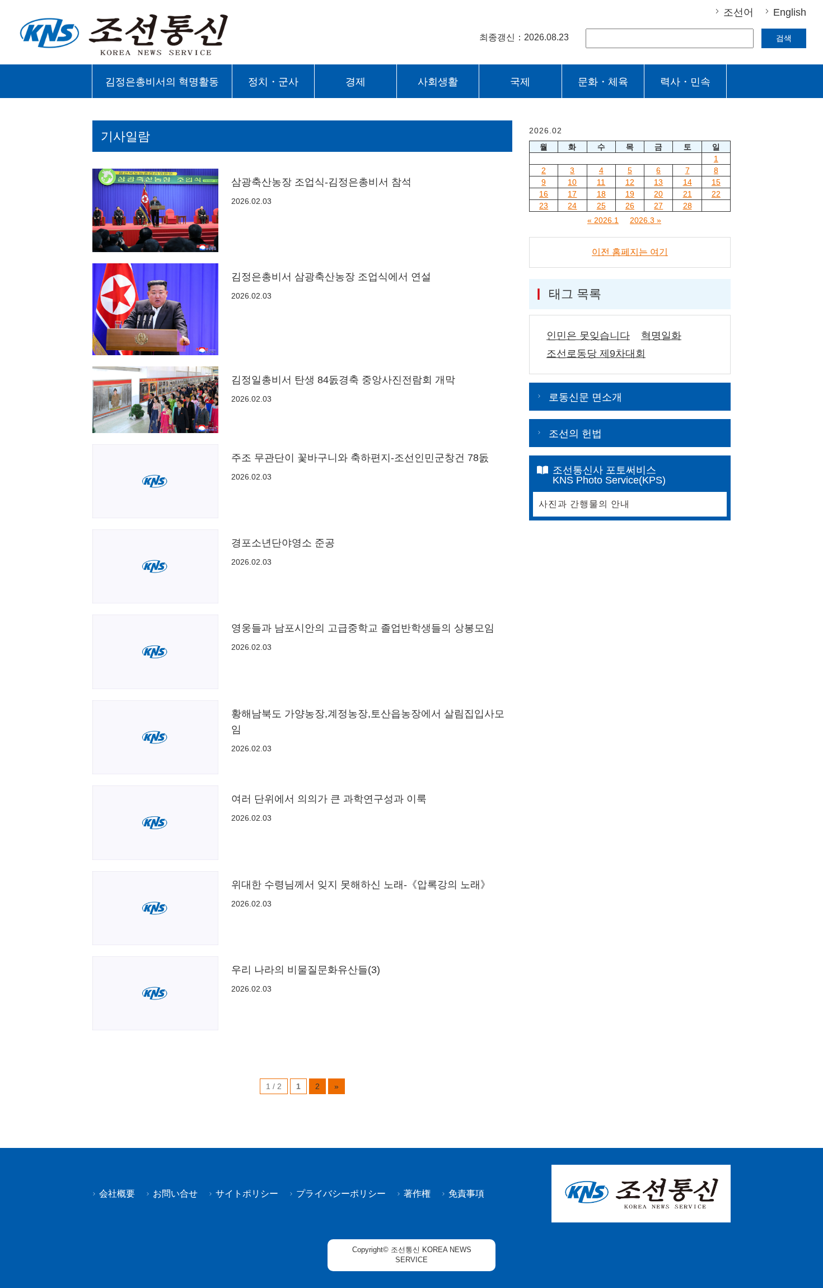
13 (658, 182)
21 (687, 193)
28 (687, 205)
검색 (784, 38)
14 (687, 182)
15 (716, 182)
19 (629, 193)
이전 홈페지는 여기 (630, 252)
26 (629, 205)
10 (572, 182)
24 (572, 205)
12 (629, 182)
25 (601, 205)
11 (601, 182)
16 (543, 193)
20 (658, 193)
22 (716, 193)
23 (543, 205)
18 (601, 193)
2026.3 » (645, 220)
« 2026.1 (603, 220)
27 (658, 205)
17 (572, 193)
